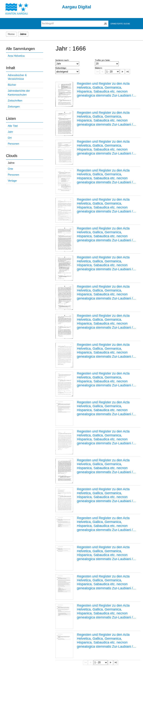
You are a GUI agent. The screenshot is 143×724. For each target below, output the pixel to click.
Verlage (12, 180)
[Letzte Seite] (127, 71)
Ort (10, 137)
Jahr (10, 131)
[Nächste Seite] (122, 71)
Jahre (11, 162)
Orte (10, 168)
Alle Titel (13, 125)
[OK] (105, 24)
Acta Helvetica (16, 55)
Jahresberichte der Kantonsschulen (19, 92)
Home (11, 34)
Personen (13, 143)
